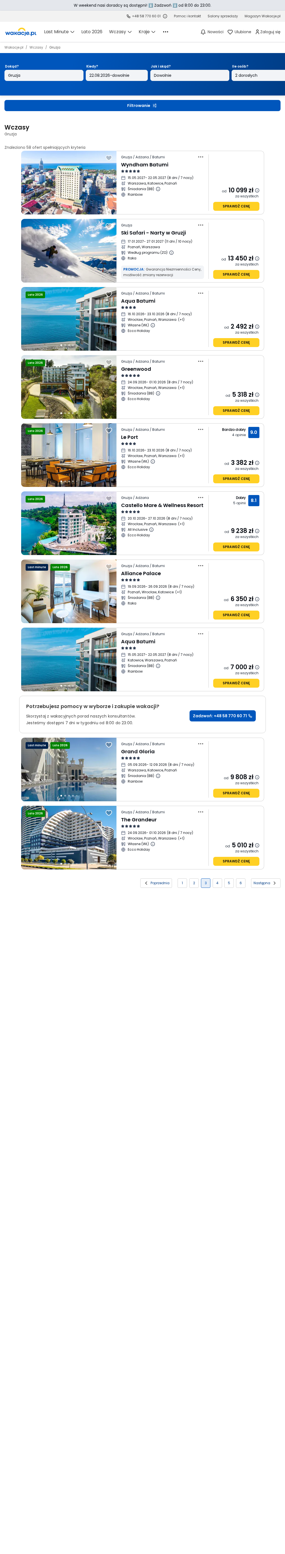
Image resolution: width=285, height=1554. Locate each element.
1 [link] (182, 883)
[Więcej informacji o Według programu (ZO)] (171, 252)
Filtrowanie (138, 105)
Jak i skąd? (161, 66)
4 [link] (217, 883)
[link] (20, 32)
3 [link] (206, 883)
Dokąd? (12, 66)
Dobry (241, 497)
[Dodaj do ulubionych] (108, 158)
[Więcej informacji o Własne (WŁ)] (153, 325)
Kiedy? (92, 66)
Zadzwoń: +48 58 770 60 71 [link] (220, 716)
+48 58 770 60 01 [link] (146, 16)
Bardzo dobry (234, 429)
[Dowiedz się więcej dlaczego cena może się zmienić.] (257, 190)
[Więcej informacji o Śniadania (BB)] (158, 189)
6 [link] (241, 883)
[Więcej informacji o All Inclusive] (151, 529)
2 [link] (194, 883)
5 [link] (229, 883)
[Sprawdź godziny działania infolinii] (165, 16)
